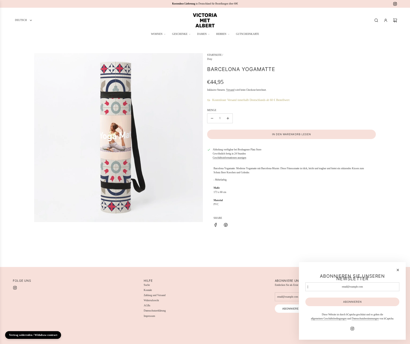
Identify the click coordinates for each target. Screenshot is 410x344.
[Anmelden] (385, 20)
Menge (211, 110)
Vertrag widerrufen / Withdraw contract (33, 335)
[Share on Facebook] (215, 225)
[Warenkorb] (395, 20)
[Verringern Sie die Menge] (212, 118)
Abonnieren (291, 308)
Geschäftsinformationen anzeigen (229, 157)
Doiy (209, 59)
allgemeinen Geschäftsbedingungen (329, 318)
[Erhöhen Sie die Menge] (228, 118)
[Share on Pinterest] (225, 225)
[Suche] (376, 20)
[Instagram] (395, 4)
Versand (230, 89)
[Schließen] (398, 270)
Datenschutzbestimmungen (365, 318)
